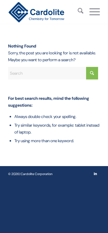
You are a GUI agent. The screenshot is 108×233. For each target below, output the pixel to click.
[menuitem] (77, 12)
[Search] (77, 12)
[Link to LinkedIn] (95, 173)
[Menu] (91, 12)
